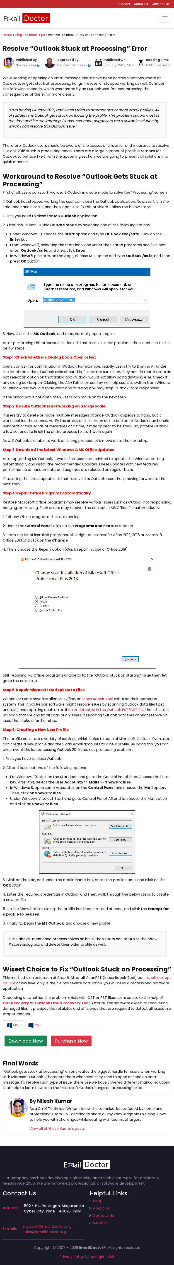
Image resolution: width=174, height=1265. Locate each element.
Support (124, 4)
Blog (97, 1201)
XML (111, 1256)
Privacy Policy (71, 1256)
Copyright (96, 1256)
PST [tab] (37, 1025)
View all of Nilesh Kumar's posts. (57, 1128)
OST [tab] (16, 1025)
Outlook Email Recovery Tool (62, 1003)
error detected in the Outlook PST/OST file (106, 709)
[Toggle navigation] (165, 18)
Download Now (25, 1041)
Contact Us (160, 4)
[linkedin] (39, 65)
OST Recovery (16, 1003)
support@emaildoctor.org (47, 1226)
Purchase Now (71, 1041)
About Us (141, 4)
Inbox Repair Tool (97, 698)
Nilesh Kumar (26, 65)
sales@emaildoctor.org (44, 1231)
